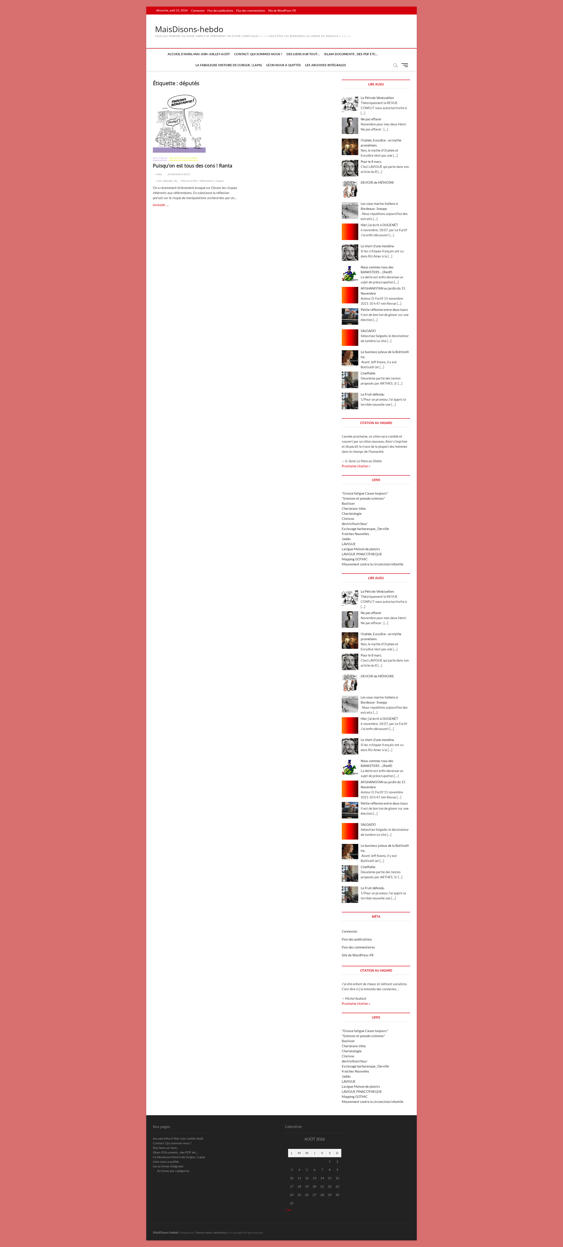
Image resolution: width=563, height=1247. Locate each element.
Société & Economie (183, 158)
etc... (177, 180)
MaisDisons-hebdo (189, 29)
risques (219, 180)
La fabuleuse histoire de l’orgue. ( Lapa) (229, 65)
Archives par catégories (173, 1171)
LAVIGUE (349, 544)
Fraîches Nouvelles (355, 534)
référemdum (206, 180)
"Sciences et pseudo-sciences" (363, 498)
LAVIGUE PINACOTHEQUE (362, 554)
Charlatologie (352, 513)
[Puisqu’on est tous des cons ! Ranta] (196, 123)
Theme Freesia (203, 1232)
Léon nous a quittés (283, 65)
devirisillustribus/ (354, 524)
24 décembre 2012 (178, 174)
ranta (158, 174)
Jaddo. (346, 539)
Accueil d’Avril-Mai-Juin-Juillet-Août (199, 54)
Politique (160, 158)
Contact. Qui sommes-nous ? (258, 54)
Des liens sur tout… (303, 54)
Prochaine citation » (356, 466)
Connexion (198, 10)
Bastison (348, 503)
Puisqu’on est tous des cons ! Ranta (192, 165)
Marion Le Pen (189, 180)
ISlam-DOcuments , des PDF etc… (351, 54)
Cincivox (348, 519)
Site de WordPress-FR (282, 10)
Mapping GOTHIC (355, 559)
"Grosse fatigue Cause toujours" (365, 493)
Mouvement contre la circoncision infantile (372, 564)
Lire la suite (164, 205)
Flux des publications (220, 10)
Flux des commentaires (250, 10)
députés (168, 180)
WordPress (220, 1232)
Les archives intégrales (325, 65)
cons (159, 180)
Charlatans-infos (354, 508)
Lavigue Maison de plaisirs (361, 549)
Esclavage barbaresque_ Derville (365, 529)
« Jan (288, 1210)
